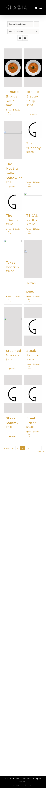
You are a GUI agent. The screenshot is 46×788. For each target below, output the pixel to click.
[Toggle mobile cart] (41, 10)
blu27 (30, 785)
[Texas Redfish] (13, 249)
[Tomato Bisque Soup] (13, 67)
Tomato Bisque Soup (12, 96)
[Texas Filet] (33, 259)
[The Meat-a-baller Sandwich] (13, 140)
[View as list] (25, 37)
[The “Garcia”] (13, 202)
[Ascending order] (36, 24)
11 (39, 448)
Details (17, 110)
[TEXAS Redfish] (33, 202)
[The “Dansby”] (33, 129)
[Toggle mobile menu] (40, 7)
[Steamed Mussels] (13, 326)
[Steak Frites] (33, 394)
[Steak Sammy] (33, 326)
